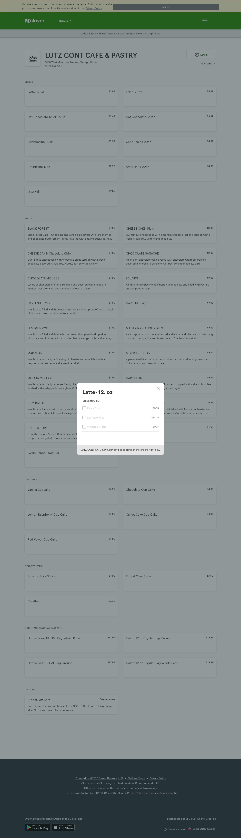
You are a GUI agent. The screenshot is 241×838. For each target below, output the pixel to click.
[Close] (158, 389)
